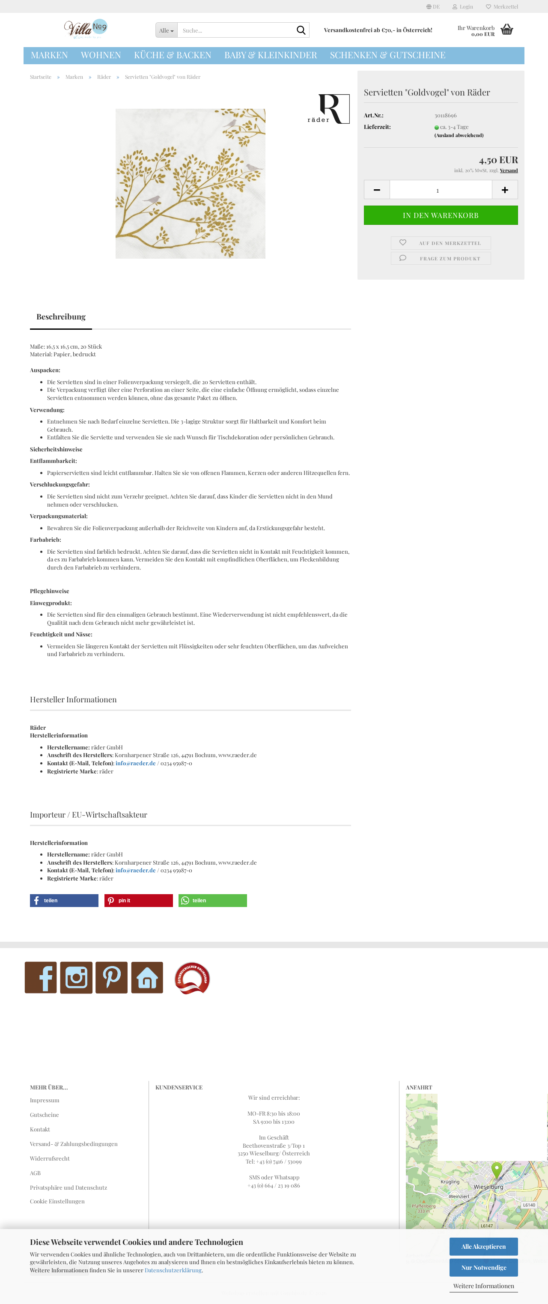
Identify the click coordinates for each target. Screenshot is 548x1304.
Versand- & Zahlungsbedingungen (74, 1143)
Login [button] (465, 6)
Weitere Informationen (483, 1286)
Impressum (45, 1100)
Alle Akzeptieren (484, 1246)
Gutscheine (44, 1114)
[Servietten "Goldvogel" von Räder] (190, 182)
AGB (35, 1172)
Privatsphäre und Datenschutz (68, 1187)
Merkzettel (504, 6)
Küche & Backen (172, 54)
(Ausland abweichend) (459, 135)
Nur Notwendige (484, 1267)
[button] (433, 6)
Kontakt (40, 1129)
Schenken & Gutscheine (388, 54)
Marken (49, 54)
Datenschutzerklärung (173, 1270)
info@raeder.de (136, 763)
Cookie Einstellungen (57, 1201)
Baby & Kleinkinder (270, 54)
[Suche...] (301, 30)
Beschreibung (61, 316)
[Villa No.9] (86, 30)
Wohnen (101, 54)
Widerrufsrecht (50, 1158)
